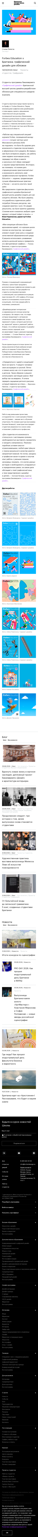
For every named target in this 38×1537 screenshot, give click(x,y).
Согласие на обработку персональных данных (18, 1492)
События (5, 1172)
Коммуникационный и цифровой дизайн (15, 1243)
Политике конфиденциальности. (14, 1527)
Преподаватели (7, 1404)
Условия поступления (9, 1432)
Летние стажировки (8, 1464)
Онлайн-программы (8, 1285)
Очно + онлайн (7, 1345)
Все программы (7, 1234)
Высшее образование (9, 1222)
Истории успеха (5, 1177)
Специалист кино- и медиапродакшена (15, 1357)
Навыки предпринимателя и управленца (15, 1332)
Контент (5, 1319)
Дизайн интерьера (8, 1289)
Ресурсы (5, 1412)
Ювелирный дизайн (8, 1253)
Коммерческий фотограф (10, 1367)
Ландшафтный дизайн (9, 1277)
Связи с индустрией (9, 1417)
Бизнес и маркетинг (8, 1231)
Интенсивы (5, 1310)
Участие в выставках (9, 1462)
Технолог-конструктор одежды (13, 1364)
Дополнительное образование (12, 1239)
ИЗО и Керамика (7, 1274)
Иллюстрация (6, 1246)
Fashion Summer (8, 1484)
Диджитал (5, 1324)
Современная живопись (10, 1296)
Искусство (5, 1340)
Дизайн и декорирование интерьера (14, 1264)
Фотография (6, 1342)
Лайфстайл (6, 1329)
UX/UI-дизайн (6, 1299)
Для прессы (6, 1409)
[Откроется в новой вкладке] (4, 1153)
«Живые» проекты (8, 1476)
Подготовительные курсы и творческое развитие (19, 1269)
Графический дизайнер (10, 1359)
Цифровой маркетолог (10, 1362)
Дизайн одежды (7, 1291)
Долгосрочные (7, 1384)
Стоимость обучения (9, 1434)
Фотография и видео (9, 1259)
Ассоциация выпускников (10, 1451)
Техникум (5, 1353)
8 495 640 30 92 (26, 1161)
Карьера (5, 1448)
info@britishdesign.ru (27, 1164)
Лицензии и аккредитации (11, 1407)
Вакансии (5, 1419)
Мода (4, 1314)
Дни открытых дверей (5, 1164)
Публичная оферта (8, 1498)
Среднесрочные (7, 1272)
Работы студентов (5, 1185)
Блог (4, 740)
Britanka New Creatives (10, 1481)
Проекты (23, 951)
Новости (5, 1396)
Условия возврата (8, 1500)
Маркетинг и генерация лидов (12, 1337)
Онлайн (4, 1334)
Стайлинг (5, 1294)
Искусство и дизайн (9, 1226)
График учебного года (9, 1439)
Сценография (6, 1256)
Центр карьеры (7, 1454)
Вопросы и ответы (8, 1442)
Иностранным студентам (10, 1437)
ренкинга (6, 140)
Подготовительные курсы (11, 1229)
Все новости (12, 740)
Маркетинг (5, 1302)
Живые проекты (7, 1456)
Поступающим (7, 1428)
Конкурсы (5, 1459)
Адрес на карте (25, 1167)
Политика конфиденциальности (13, 1495)
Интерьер (5, 1327)
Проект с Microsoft (9, 1487)
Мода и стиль (6, 1251)
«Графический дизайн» (12, 85)
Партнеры (5, 1414)
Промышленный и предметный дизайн (15, 1261)
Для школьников (7, 1375)
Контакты (5, 1422)
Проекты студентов (9, 1470)
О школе (5, 1392)
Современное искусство (10, 1248)
